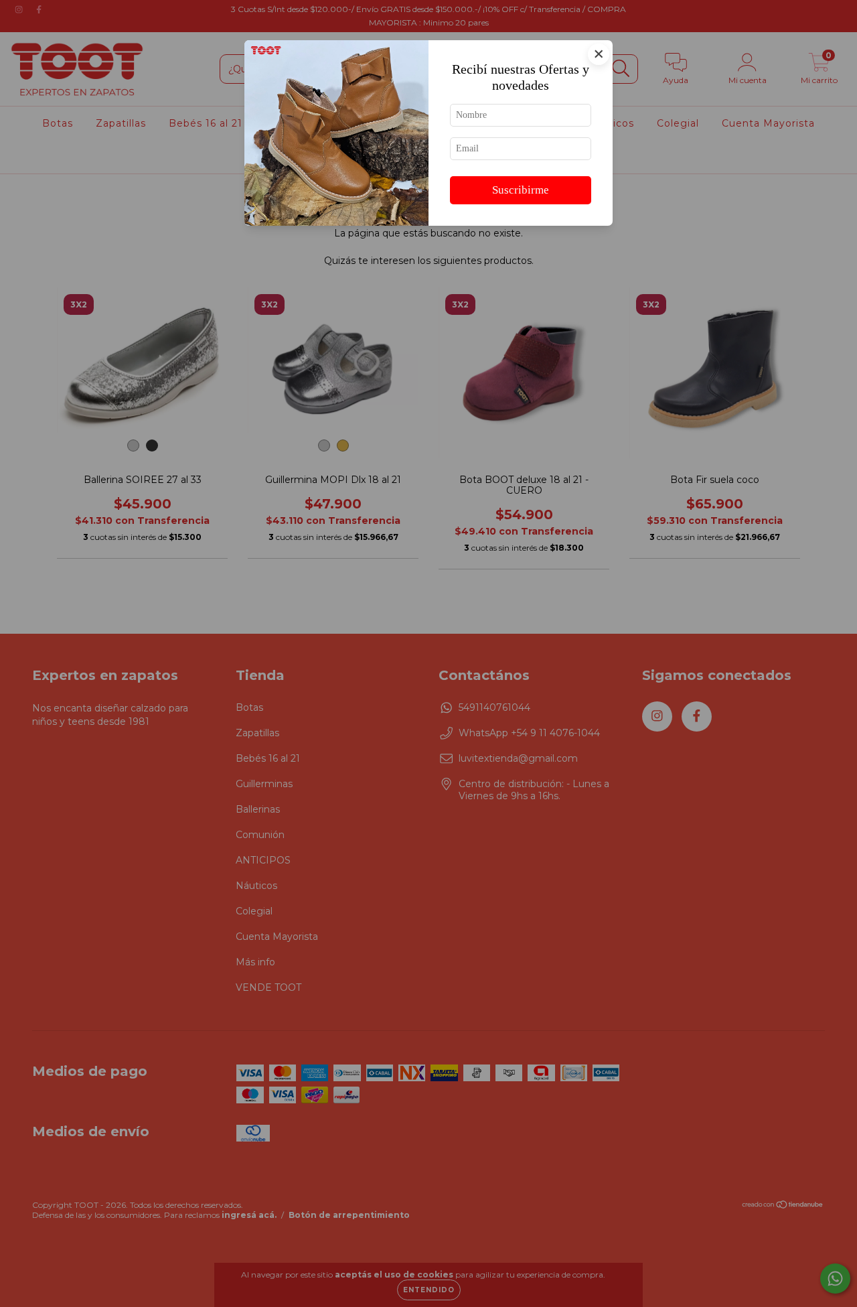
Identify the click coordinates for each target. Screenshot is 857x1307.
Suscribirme (520, 190)
